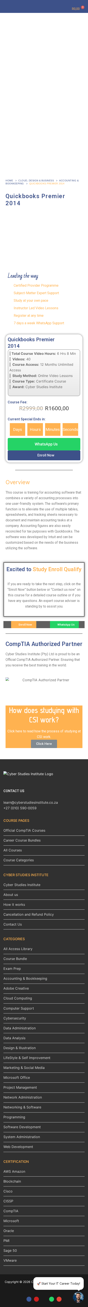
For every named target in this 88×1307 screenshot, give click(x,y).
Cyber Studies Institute (21, 885)
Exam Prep (12, 968)
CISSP (8, 1201)
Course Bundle (15, 959)
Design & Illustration (19, 1048)
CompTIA (10, 1211)
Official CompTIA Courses (24, 830)
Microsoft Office (16, 1077)
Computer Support (18, 1008)
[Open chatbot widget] (78, 1297)
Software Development (22, 1127)
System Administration (21, 1137)
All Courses (12, 850)
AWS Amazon (14, 1171)
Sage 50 (10, 1250)
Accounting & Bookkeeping (25, 978)
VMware (10, 1260)
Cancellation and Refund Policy (28, 914)
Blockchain (12, 1181)
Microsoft (11, 1221)
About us (10, 894)
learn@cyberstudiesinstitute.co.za (30, 802)
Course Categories (18, 860)
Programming (14, 1117)
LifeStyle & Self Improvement (26, 1058)
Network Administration (22, 1097)
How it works (14, 904)
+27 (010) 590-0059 (20, 808)
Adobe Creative (16, 988)
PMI (6, 1240)
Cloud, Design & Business (36, 180)
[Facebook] (28, 1299)
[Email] (59, 1299)
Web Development (18, 1147)
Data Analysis (14, 1038)
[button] (44, 444)
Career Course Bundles (22, 840)
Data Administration (19, 1028)
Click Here (44, 744)
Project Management (20, 1087)
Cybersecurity (14, 1018)
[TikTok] (43, 1299)
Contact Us (12, 924)
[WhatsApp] (51, 1299)
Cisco (8, 1191)
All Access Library (17, 949)
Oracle (8, 1231)
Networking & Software (22, 1107)
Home (9, 180)
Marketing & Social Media (24, 1067)
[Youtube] (36, 1299)
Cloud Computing (17, 998)
